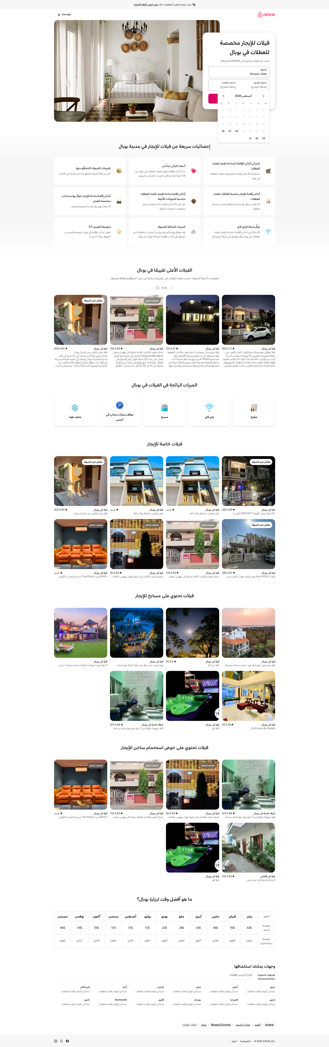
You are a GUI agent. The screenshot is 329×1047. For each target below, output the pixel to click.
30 (256, 138)
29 (263, 138)
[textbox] (254, 87)
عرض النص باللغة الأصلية (146, 4)
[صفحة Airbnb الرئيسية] (266, 14)
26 (236, 131)
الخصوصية (245, 1041)
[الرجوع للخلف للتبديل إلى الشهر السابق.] (263, 96)
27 (229, 131)
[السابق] (171, 288)
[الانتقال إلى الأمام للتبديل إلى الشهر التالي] (224, 96)
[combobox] (239, 74)
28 (223, 131)
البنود (234, 1041)
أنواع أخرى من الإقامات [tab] (240, 974)
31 (250, 138)
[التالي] (158, 288)
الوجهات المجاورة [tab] (266, 974)
